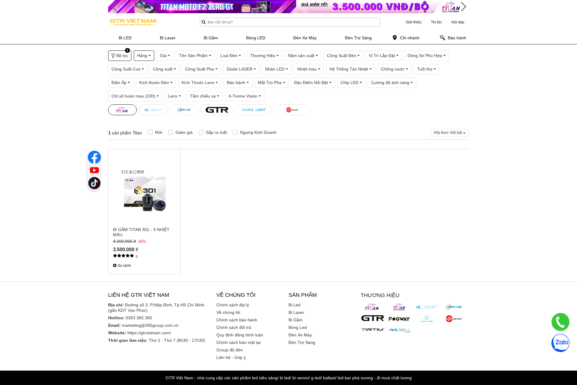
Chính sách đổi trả (233, 327)
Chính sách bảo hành (236, 319)
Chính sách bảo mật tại (238, 342)
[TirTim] (373, 329)
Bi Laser (296, 312)
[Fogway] (400, 318)
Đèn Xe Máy (300, 334)
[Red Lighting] (454, 318)
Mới (158, 132)
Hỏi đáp (457, 22)
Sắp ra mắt (216, 132)
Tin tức (436, 22)
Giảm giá (184, 132)
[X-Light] (427, 307)
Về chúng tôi (228, 312)
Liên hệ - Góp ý (231, 357)
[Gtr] (373, 318)
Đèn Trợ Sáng (301, 342)
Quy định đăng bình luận (239, 334)
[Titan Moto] (400, 307)
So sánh (124, 265)
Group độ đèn (229, 349)
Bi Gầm (295, 319)
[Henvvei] (454, 307)
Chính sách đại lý (232, 304)
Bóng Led (297, 327)
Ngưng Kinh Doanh (258, 132)
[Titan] (373, 307)
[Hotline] (560, 322)
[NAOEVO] (400, 330)
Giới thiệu (414, 22)
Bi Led (294, 304)
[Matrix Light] (427, 318)
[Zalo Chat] (560, 343)
